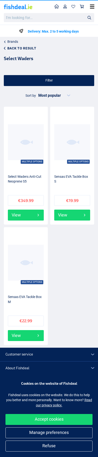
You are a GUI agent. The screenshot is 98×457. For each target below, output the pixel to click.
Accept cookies (49, 419)
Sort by (30, 95)
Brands (12, 41)
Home (56, 6)
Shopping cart (82, 6)
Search (89, 17)
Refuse (49, 445)
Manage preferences (49, 432)
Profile (65, 6)
